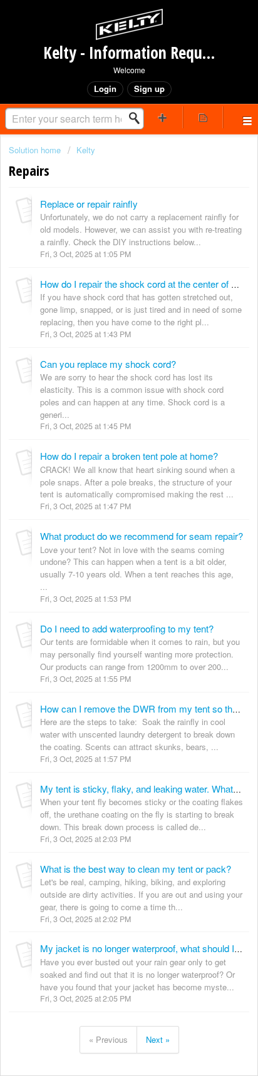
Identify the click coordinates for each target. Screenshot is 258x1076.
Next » (158, 1039)
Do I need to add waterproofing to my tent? (127, 628)
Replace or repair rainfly (89, 203)
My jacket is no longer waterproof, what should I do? (146, 948)
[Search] (137, 118)
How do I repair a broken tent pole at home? (129, 455)
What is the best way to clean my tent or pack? (135, 868)
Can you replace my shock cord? (108, 363)
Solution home (36, 150)
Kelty (85, 150)
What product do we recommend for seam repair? (141, 535)
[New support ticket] (163, 117)
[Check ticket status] (203, 117)
